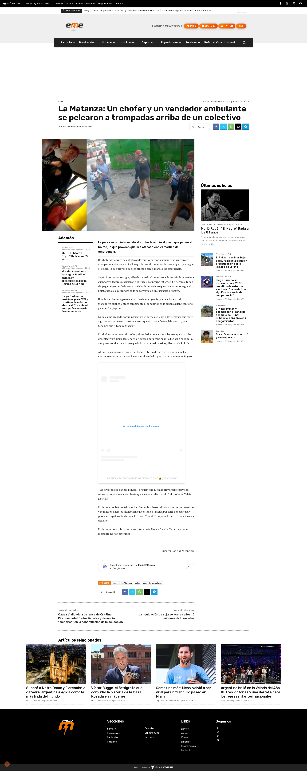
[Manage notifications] (7, 764)
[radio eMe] (80, 727)
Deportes (220, 331)
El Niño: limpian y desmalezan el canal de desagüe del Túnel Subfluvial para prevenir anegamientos (135, 10)
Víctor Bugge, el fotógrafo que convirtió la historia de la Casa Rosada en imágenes (116, 692)
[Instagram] (287, 3)
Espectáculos (67, 248)
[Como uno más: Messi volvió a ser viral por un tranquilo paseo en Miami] (186, 664)
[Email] (238, 127)
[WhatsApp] (231, 127)
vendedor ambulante (152, 583)
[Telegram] (245, 127)
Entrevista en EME (69, 266)
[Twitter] (294, 3)
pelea (137, 583)
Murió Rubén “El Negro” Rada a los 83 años (75, 256)
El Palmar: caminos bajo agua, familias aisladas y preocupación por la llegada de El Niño (231, 262)
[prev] (239, 11)
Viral (60, 101)
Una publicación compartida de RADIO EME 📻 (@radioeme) (141, 478)
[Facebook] (280, 3)
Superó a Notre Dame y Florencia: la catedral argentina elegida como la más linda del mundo (55, 692)
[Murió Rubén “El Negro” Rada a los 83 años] (225, 205)
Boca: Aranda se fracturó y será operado (232, 336)
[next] (244, 11)
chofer (115, 583)
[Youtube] (300, 3)
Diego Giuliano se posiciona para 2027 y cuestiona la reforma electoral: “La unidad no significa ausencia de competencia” (75, 303)
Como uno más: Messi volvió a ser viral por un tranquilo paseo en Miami (183, 692)
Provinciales (221, 305)
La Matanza (127, 583)
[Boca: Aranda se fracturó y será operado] (207, 336)
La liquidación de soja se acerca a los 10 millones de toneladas (166, 616)
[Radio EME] (74, 26)
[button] (244, 42)
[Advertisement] (153, 75)
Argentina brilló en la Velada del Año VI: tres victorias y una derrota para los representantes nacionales (250, 692)
